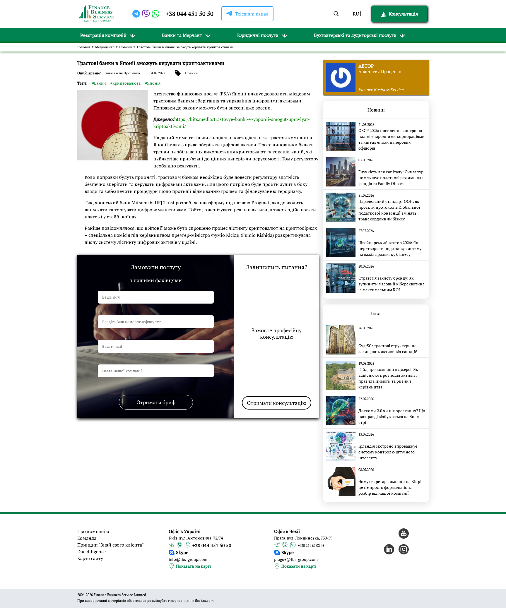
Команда (86, 538)
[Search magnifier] (336, 14)
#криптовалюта (125, 83)
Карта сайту (90, 558)
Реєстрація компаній (103, 35)
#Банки (99, 83)
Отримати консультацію (276, 402)
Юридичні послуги (257, 35)
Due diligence (91, 551)
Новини (125, 47)
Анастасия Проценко (123, 73)
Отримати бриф (155, 402)
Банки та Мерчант (182, 35)
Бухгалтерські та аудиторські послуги (355, 35)
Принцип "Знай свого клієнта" (110, 545)
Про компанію (93, 531)
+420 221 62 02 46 (311, 545)
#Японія (152, 83)
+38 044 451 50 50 (189, 14)
